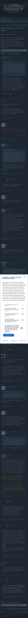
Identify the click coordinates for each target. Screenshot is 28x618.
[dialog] (14, 309)
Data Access (14, 340)
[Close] (24, 277)
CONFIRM (8, 335)
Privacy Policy (22, 340)
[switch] (22, 309)
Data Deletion (5, 340)
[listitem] (14, 305)
